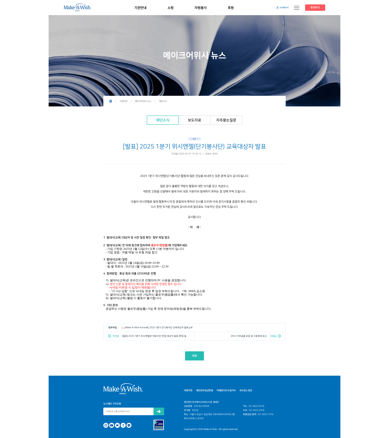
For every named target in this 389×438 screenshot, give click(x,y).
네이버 (117, 425)
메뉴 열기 (296, 7)
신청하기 (158, 411)
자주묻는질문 (226, 120)
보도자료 (194, 120)
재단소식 (162, 120)
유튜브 (111, 425)
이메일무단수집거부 (226, 390)
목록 (194, 355)
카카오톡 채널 (128, 425)
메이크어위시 (77, 7)
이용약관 (188, 390)
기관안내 (140, 8)
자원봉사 (200, 8)
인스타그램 (105, 425)
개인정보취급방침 (204, 390)
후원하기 (315, 7)
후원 (231, 8)
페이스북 (123, 425)
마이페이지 (284, 8)
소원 (170, 8)
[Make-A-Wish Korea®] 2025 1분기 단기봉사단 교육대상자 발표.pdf (159, 327)
